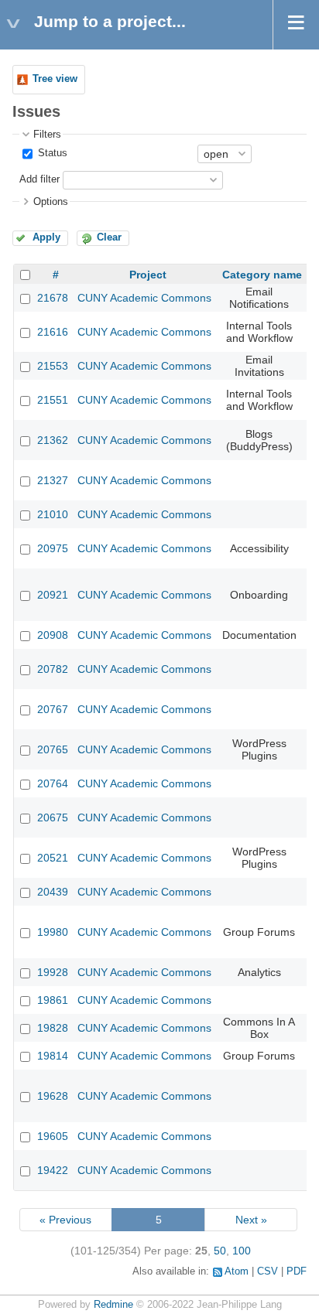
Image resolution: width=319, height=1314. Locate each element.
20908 (52, 635)
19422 (52, 1170)
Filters (47, 134)
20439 (52, 892)
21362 (52, 440)
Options (50, 201)
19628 (52, 1096)
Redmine (113, 1304)
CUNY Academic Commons (144, 298)
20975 (52, 548)
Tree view (55, 78)
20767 (52, 709)
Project (147, 274)
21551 (52, 400)
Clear (109, 237)
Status (51, 153)
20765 (52, 749)
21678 (52, 298)
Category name (262, 274)
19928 (52, 972)
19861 (52, 1000)
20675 (52, 817)
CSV (267, 1271)
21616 (52, 332)
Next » (251, 1219)
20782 (52, 669)
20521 (52, 858)
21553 (52, 366)
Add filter (39, 179)
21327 (52, 480)
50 (220, 1250)
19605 (52, 1136)
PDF (296, 1271)
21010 (52, 514)
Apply (46, 237)
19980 (52, 932)
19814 (52, 1055)
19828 (52, 1028)
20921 (52, 595)
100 (241, 1250)
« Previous (65, 1219)
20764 (52, 783)
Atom (237, 1271)
